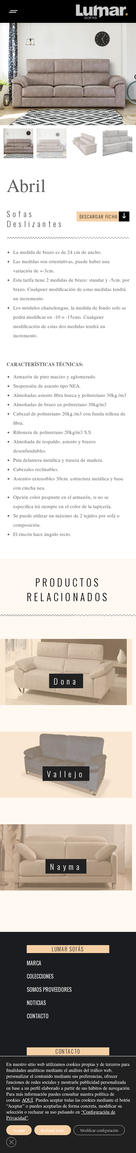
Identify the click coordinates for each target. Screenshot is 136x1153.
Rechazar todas (52, 1130)
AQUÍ (27, 1100)
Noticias (36, 1002)
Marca (34, 963)
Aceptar (19, 1130)
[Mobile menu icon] (13, 11)
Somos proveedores (49, 989)
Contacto (38, 1016)
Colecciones (40, 976)
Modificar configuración (99, 1130)
